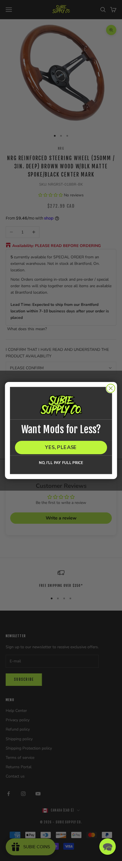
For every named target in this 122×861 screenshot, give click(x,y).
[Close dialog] (110, 388)
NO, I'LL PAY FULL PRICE (61, 462)
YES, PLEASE (61, 447)
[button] (107, 846)
